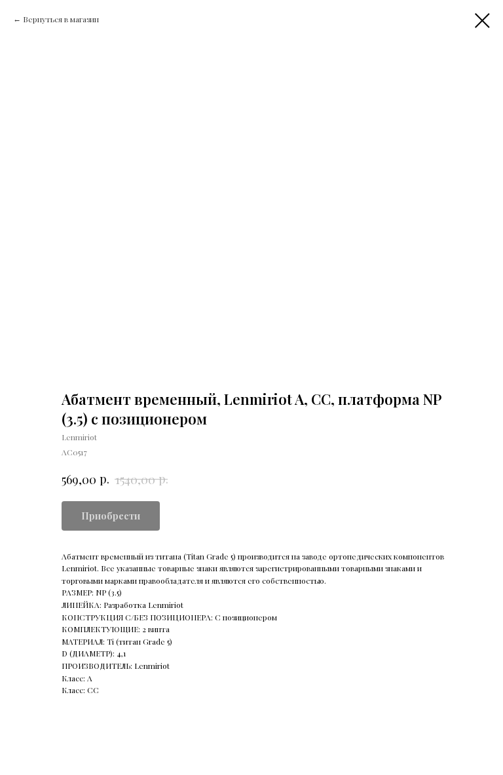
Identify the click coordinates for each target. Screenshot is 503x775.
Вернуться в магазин (61, 19)
